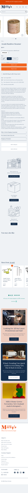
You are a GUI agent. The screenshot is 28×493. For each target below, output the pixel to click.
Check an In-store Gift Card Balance (8, 457)
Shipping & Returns (14, 200)
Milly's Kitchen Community (6, 442)
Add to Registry (14, 144)
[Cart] (23, 7)
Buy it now (14, 68)
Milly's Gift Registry (5, 447)
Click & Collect (4, 459)
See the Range (14, 377)
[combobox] (14, 11)
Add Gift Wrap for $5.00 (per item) (11, 74)
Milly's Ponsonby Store (5, 440)
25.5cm (15, 58)
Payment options (4, 464)
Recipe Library (4, 446)
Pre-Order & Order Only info (7, 135)
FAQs (2, 455)
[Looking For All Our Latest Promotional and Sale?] (14, 317)
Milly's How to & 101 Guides (6, 444)
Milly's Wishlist (4, 449)
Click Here (14, 339)
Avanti (12, 262)
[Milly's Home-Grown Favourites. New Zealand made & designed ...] (14, 390)
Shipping (7, 62)
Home (2, 41)
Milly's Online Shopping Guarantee (9, 132)
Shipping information (6, 138)
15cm (9, 58)
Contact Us (14, 223)
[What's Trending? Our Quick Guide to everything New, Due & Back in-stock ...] (14, 352)
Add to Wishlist (14, 149)
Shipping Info (3, 461)
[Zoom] (22, 35)
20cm (4, 59)
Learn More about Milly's (13, 176)
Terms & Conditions (5, 462)
